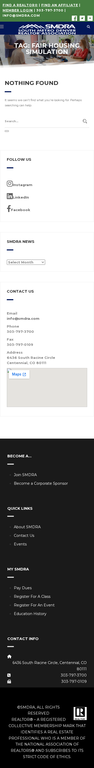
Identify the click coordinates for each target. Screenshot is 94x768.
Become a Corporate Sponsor (41, 483)
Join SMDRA (25, 474)
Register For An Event (34, 605)
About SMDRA (27, 527)
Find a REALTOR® (20, 5)
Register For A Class (32, 596)
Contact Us (24, 535)
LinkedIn (21, 197)
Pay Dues (23, 588)
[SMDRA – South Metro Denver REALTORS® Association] (47, 28)
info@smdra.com (21, 15)
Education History (30, 613)
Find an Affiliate (59, 5)
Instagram (22, 185)
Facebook (20, 210)
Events (20, 544)
